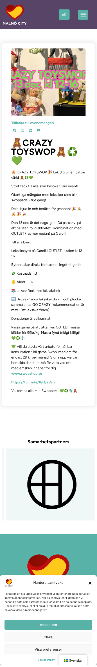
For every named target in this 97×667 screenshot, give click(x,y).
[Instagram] (22, 130)
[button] (90, 583)
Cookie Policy (46, 659)
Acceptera (48, 625)
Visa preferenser (48, 649)
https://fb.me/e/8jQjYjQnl (33, 382)
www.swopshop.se (26, 373)
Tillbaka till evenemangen (32, 123)
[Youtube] (38, 130)
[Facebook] (14, 130)
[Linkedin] (30, 130)
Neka (48, 637)
